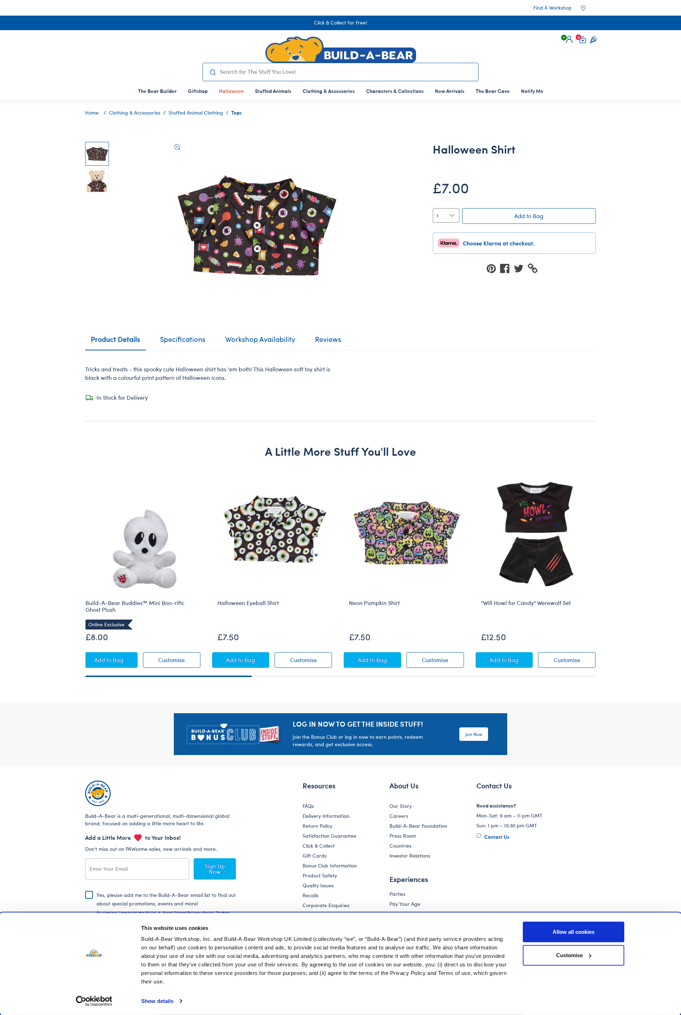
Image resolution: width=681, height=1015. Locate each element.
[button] (569, 39)
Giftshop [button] (197, 90)
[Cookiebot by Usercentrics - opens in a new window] (94, 1001)
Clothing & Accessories (134, 112)
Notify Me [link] (532, 90)
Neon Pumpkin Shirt (374, 602)
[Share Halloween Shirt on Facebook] (507, 268)
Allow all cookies (573, 932)
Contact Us (496, 836)
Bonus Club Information (330, 865)
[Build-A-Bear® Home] (340, 50)
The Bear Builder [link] (157, 90)
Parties (397, 894)
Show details (157, 1001)
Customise (569, 955)
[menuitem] (157, 90)
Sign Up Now (215, 868)
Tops (236, 112)
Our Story (400, 806)
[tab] (182, 342)
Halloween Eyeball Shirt (248, 602)
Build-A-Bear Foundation (418, 825)
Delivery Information (326, 815)
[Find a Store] (588, 8)
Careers (398, 815)
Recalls (311, 895)
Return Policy (317, 825)
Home (92, 112)
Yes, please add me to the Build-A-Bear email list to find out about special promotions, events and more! (166, 909)
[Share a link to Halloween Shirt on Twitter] (521, 268)
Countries (400, 845)
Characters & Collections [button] (394, 90)
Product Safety (320, 875)
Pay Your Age (404, 903)
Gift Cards (315, 855)
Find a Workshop (552, 7)
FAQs (308, 806)
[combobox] (346, 71)
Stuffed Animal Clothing (195, 112)
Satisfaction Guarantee (329, 835)
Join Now (473, 734)
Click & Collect (319, 845)
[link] (231, 90)
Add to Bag (528, 216)
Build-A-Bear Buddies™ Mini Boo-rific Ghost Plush (134, 606)
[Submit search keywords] (213, 72)
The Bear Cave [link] (493, 90)
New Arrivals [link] (449, 90)
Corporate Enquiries (326, 905)
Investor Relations (409, 855)
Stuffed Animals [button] (273, 90)
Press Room (402, 835)
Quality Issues (318, 885)
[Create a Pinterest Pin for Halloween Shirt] (493, 268)
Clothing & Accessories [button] (329, 90)
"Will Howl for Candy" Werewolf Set (526, 602)
